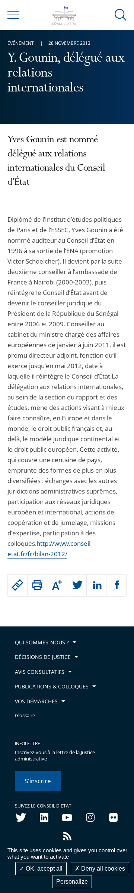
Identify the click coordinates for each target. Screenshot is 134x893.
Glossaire (25, 715)
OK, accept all (43, 868)
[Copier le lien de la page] (17, 585)
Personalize (72, 881)
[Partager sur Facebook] (116, 585)
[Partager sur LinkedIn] (96, 585)
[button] (121, 14)
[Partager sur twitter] (76, 585)
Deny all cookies (102, 868)
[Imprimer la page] (37, 585)
